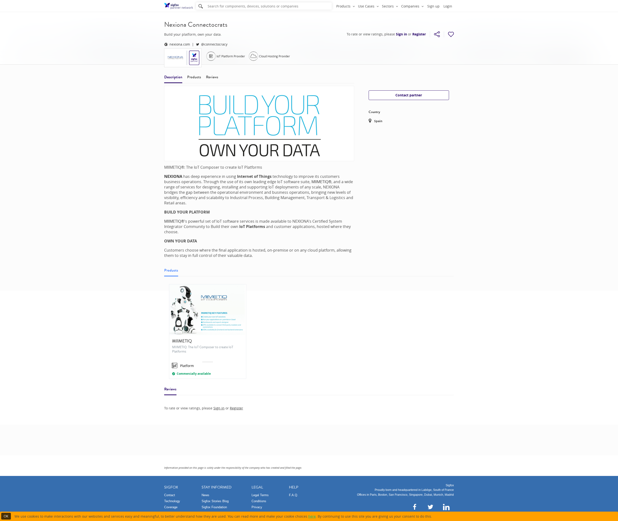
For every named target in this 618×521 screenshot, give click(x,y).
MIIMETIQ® (321, 181)
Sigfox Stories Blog (215, 501)
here (312, 516)
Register (419, 34)
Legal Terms (260, 495)
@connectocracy (214, 44)
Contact (169, 495)
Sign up (433, 6)
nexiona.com (179, 44)
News (205, 495)
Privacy (257, 507)
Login (447, 6)
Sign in (401, 34)
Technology (172, 501)
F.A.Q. (293, 495)
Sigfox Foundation (214, 507)
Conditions (259, 501)
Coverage (170, 507)
